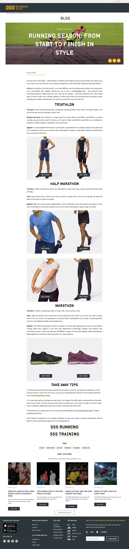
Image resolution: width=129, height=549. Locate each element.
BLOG (65, 18)
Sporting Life (22, 13)
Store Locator (36, 530)
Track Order (36, 545)
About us (35, 524)
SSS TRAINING (64, 434)
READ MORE (14, 509)
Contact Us (35, 539)
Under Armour (76, 533)
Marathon (51, 448)
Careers (34, 527)
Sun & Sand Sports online (41, 395)
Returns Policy (57, 532)
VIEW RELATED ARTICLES (64, 512)
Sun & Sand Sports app (83, 411)
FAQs (34, 542)
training (76, 448)
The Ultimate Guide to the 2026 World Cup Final (50, 492)
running (67, 448)
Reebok (74, 536)
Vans (73, 539)
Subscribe (112, 539)
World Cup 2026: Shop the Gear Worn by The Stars (79, 492)
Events (42, 448)
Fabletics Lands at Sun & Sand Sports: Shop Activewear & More (21, 493)
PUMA (74, 530)
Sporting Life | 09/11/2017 (64, 29)
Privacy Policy (57, 529)
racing (59, 448)
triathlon (86, 448)
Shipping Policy (58, 535)
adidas (74, 527)
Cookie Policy (57, 538)
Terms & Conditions (56, 526)
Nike (73, 524)
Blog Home (11, 13)
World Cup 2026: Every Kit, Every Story (105, 492)
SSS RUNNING (64, 427)
